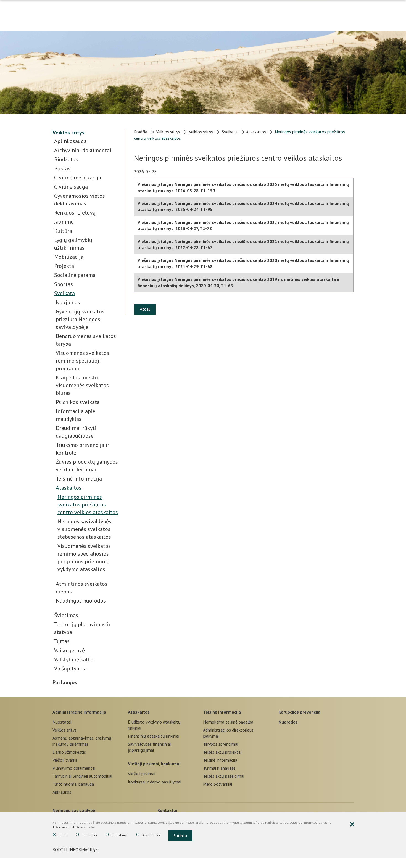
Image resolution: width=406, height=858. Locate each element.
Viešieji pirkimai (141, 774)
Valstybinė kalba (73, 659)
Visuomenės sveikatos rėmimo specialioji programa (82, 360)
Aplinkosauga (70, 141)
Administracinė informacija (79, 712)
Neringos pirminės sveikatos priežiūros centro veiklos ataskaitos (87, 504)
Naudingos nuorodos (81, 600)
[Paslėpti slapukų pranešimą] (352, 824)
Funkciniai (89, 835)
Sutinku (180, 835)
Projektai (65, 266)
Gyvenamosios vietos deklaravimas (79, 199)
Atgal (145, 309)
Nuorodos (288, 722)
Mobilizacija (68, 256)
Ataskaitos (68, 487)
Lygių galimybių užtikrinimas (73, 243)
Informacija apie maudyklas (75, 415)
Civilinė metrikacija (77, 177)
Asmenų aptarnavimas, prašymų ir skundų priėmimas (81, 741)
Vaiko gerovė (69, 650)
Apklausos (61, 792)
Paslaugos (64, 682)
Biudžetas (66, 159)
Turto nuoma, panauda (73, 784)
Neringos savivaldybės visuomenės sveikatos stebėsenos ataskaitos (84, 529)
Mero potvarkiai (217, 784)
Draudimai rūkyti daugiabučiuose (76, 431)
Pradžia (140, 131)
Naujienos (68, 302)
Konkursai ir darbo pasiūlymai (154, 782)
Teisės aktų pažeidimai (223, 776)
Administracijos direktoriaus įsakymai (228, 733)
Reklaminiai (151, 835)
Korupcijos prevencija (299, 712)
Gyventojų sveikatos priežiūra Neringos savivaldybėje (80, 319)
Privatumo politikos (67, 827)
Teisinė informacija (79, 478)
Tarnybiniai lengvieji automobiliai (82, 776)
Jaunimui (65, 221)
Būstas (62, 168)
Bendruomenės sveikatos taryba (86, 339)
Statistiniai (120, 835)
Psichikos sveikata (78, 402)
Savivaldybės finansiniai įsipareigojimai (149, 747)
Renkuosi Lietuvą (75, 212)
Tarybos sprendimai (220, 744)
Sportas (63, 284)
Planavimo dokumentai (73, 768)
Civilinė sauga (71, 186)
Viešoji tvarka (70, 668)
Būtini (63, 835)
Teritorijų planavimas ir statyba (82, 628)
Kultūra (63, 230)
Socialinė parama (75, 275)
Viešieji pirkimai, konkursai (154, 763)
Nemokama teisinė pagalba (228, 722)
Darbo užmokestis (69, 752)
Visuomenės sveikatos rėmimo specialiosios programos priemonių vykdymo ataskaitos (84, 557)
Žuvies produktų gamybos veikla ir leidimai (87, 465)
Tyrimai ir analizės (219, 768)
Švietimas (66, 615)
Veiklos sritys (68, 132)
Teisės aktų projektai (222, 752)
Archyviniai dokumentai (82, 150)
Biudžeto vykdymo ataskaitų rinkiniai (154, 725)
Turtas (62, 641)
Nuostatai (61, 722)
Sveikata (64, 293)
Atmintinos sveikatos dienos (81, 587)
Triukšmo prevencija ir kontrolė (82, 448)
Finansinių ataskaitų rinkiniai (153, 736)
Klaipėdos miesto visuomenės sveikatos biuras (82, 385)
